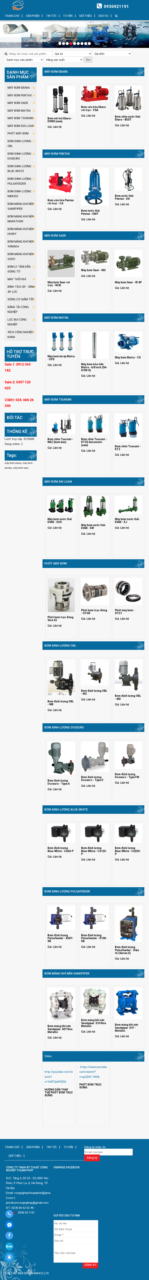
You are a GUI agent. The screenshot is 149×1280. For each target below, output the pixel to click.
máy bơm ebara (13, 463)
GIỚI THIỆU (85, 15)
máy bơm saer (20, 468)
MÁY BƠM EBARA (56, 71)
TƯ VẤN (68, 15)
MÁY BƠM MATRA (56, 317)
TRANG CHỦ (12, 15)
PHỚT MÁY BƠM (55, 563)
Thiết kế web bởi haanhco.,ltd (27, 1273)
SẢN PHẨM (32, 15)
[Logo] (19, 5)
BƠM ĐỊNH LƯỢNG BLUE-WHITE (66, 809)
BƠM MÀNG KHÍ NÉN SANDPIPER (66, 973)
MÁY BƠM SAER (55, 235)
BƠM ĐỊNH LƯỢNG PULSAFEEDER (67, 891)
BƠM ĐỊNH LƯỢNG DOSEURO (64, 727)
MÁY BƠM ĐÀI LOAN (58, 481)
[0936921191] (9, 1214)
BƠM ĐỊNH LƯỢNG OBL (60, 645)
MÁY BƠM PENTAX (57, 153)
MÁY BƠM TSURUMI (57, 399)
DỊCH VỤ (103, 15)
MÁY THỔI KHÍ (17, 279)
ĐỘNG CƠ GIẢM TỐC (21, 299)
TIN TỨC (51, 15)
